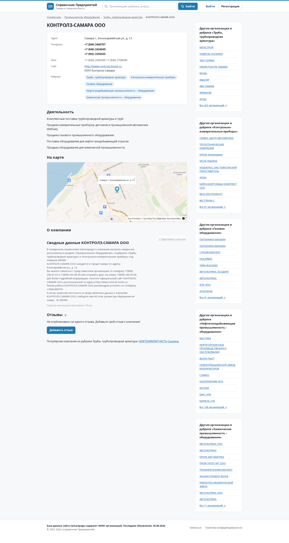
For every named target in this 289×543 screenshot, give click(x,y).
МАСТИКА (205, 338)
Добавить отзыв (61, 330)
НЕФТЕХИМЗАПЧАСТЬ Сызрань (159, 341)
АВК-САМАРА (207, 86)
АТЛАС (203, 99)
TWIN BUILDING (209, 265)
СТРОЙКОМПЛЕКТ (210, 252)
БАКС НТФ (205, 394)
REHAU (203, 73)
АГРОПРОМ (206, 291)
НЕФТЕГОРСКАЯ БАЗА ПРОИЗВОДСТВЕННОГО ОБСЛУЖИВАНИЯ (213, 348)
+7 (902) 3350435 (95, 54)
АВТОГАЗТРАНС (208, 278)
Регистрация (230, 6)
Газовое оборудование (99, 84)
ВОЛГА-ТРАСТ (207, 358)
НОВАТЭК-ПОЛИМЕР (211, 53)
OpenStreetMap (173, 218)
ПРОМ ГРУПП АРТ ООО (213, 463)
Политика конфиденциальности (223, 527)
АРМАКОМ (206, 92)
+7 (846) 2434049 (95, 49)
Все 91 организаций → (213, 297)
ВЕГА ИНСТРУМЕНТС (211, 194)
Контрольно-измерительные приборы (153, 77)
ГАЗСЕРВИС (206, 258)
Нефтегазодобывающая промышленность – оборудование (120, 90)
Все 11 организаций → (213, 505)
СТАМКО (204, 375)
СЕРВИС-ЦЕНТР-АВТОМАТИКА (216, 138)
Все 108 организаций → (213, 407)
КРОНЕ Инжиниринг (211, 154)
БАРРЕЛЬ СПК (207, 401)
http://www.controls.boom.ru (103, 66)
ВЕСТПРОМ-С (207, 200)
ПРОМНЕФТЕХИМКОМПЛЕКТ (216, 469)
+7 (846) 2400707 (95, 44)
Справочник (54, 17)
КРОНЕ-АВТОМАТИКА (212, 456)
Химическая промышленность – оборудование (113, 97)
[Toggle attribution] (183, 218)
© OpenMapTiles (149, 218)
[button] (117, 190)
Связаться (195, 527)
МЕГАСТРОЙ (206, 47)
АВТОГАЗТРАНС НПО (211, 443)
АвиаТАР (204, 79)
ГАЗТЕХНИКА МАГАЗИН (213, 239)
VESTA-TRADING (208, 161)
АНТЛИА (204, 388)
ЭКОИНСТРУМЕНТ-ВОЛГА (214, 476)
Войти (210, 6)
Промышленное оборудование (82, 17)
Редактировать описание (172, 239)
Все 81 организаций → (213, 206)
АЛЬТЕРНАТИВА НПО (211, 381)
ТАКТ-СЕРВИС (207, 60)
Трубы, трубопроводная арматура (122, 17)
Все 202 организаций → (213, 105)
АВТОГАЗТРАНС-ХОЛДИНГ (214, 271)
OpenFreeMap (134, 218)
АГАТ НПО (205, 284)
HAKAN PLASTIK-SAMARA (214, 66)
